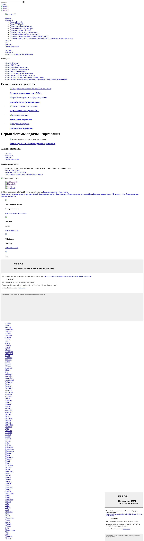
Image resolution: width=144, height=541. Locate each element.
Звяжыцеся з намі (12, 46)
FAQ (7, 42)
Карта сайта (63, 192)
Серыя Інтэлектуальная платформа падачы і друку (29, 36)
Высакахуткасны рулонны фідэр (80, 194)
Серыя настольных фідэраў (20, 30)
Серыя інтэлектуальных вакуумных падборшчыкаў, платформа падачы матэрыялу (41, 38)
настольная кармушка (21, 119)
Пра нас (8, 44)
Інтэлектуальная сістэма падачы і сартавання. (32, 143)
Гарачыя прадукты (50, 192)
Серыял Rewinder (16, 22)
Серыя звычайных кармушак (21, 26)
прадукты (9, 20)
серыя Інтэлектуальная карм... (25, 102)
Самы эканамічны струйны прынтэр (53, 194)
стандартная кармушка (21, 128)
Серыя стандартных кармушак (21, 28)
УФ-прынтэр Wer (118, 194)
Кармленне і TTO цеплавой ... (24, 110)
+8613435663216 (11, 230)
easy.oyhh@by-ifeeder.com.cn (16, 213)
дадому (8, 18)
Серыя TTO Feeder (17, 24)
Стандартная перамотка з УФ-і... (26, 93)
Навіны (8, 40)
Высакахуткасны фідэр (102, 194)
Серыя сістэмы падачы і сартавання (23, 32)
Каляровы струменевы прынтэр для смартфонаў (19, 194)
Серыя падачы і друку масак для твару (24, 34)
